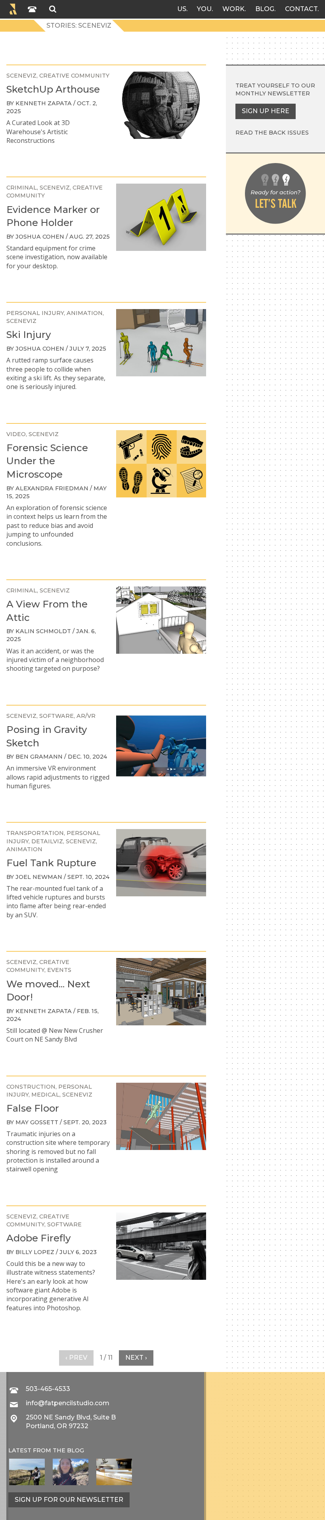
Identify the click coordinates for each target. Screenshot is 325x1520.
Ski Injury (28, 334)
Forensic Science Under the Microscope (47, 461)
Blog (264, 9)
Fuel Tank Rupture (51, 863)
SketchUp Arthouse (53, 89)
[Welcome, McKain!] (27, 1472)
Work (233, 9)
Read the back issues (272, 132)
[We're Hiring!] (114, 1472)
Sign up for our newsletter (69, 1499)
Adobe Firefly (38, 1238)
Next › (136, 1357)
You (204, 9)
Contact (301, 9)
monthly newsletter (272, 93)
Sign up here (265, 111)
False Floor (32, 1108)
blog (75, 1450)
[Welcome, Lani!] (70, 1472)
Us (181, 9)
